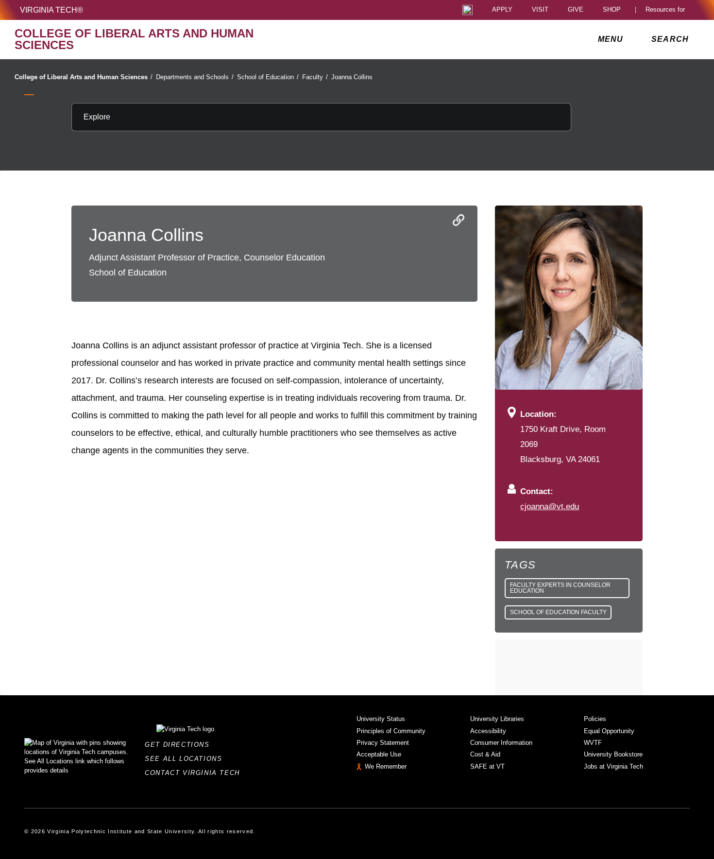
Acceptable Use (379, 754)
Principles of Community (391, 731)
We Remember (386, 766)
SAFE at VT (487, 766)
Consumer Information (501, 742)
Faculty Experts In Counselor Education (560, 588)
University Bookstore (613, 754)
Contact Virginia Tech (195, 772)
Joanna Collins (352, 77)
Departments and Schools (195, 77)
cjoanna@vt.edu (549, 506)
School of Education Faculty (558, 612)
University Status (381, 718)
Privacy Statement (383, 742)
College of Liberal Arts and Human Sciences (84, 77)
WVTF (593, 742)
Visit (540, 10)
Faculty (315, 77)
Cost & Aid (485, 754)
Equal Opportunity (609, 731)
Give (575, 10)
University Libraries (497, 718)
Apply (502, 10)
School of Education (268, 77)
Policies (595, 718)
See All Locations (186, 758)
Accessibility (488, 731)
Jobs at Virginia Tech (613, 766)
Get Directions (180, 744)
